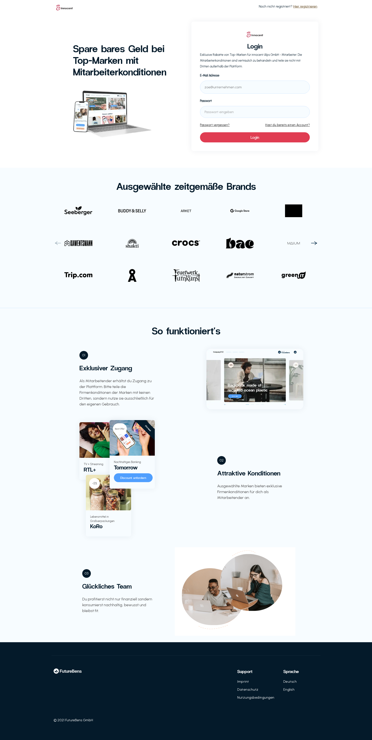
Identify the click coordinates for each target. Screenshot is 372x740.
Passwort (206, 101)
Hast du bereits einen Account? (287, 125)
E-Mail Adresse (209, 75)
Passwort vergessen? (215, 125)
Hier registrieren (305, 6)
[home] (64, 6)
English (289, 689)
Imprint (243, 681)
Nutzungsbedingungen (255, 697)
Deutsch (290, 681)
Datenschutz (248, 689)
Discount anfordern (133, 478)
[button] (58, 243)
